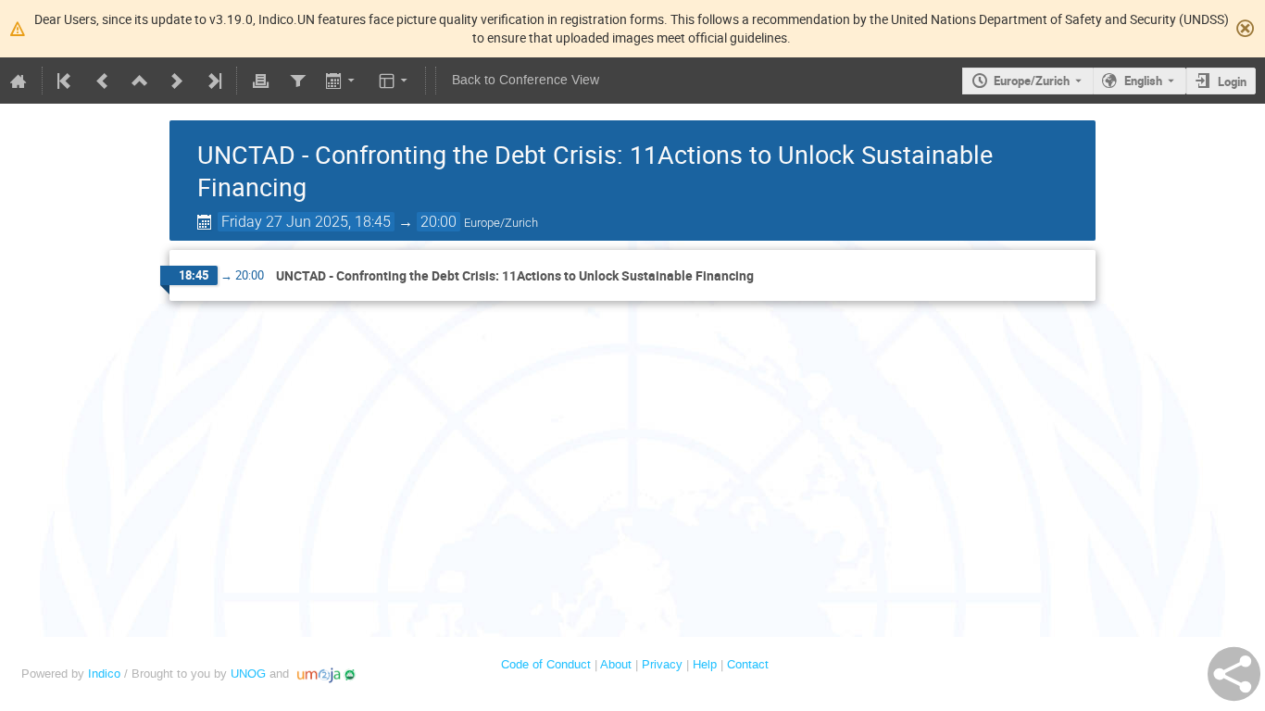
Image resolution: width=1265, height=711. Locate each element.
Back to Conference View (525, 80)
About (616, 664)
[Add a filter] (297, 80)
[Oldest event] (65, 80)
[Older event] (102, 80)
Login (1232, 81)
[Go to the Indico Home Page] (18, 80)
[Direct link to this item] (766, 276)
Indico (104, 673)
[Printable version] (260, 80)
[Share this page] (1234, 674)
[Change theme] (395, 80)
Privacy (662, 664)
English (1143, 80)
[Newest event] (213, 80)
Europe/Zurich (1032, 80)
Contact (748, 664)
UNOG (248, 673)
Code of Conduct (546, 664)
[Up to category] (139, 80)
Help (705, 664)
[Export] (342, 80)
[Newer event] (176, 80)
